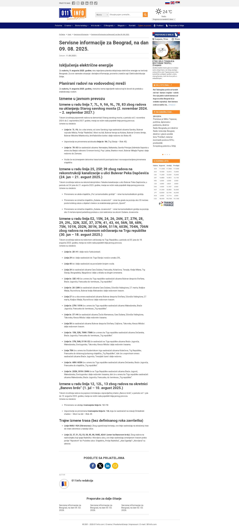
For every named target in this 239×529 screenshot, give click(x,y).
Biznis (99, 15)
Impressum (133, 524)
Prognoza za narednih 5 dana (163, 19)
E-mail (142, 524)
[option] (166, 133)
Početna (58, 25)
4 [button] (169, 154)
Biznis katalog (81, 25)
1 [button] (162, 154)
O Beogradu (108, 25)
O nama (67, 25)
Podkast (159, 25)
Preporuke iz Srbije (176, 25)
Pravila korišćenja (120, 524)
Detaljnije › (172, 105)
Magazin (121, 25)
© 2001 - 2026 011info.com (93, 524)
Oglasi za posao (144, 25)
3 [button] (167, 154)
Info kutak (95, 25)
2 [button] (165, 154)
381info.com (152, 524)
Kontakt (132, 25)
